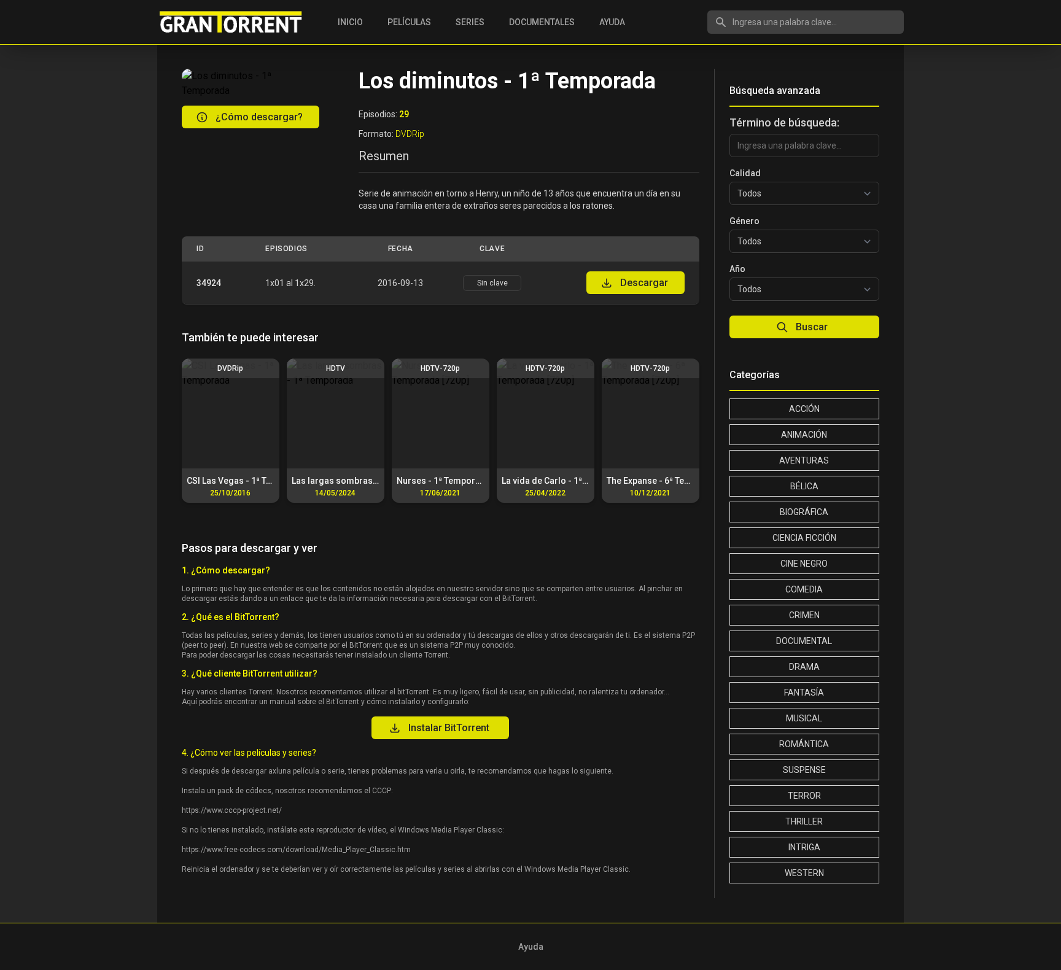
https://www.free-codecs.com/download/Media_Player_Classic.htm (296, 849)
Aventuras (804, 460)
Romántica (804, 744)
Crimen (804, 615)
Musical (804, 718)
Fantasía (804, 692)
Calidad (745, 173)
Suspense (804, 770)
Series (470, 22)
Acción (804, 409)
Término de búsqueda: (784, 122)
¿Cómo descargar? (259, 117)
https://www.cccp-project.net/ (232, 810)
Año (737, 269)
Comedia (804, 589)
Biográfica (804, 512)
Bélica (804, 486)
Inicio (350, 22)
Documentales (542, 22)
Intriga (804, 847)
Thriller (804, 821)
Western (804, 873)
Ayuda (612, 22)
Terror (804, 796)
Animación (804, 435)
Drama (804, 667)
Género (744, 221)
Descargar (644, 283)
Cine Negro (804, 563)
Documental (804, 641)
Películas (409, 22)
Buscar (812, 327)
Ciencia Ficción (804, 538)
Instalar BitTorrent (448, 728)
